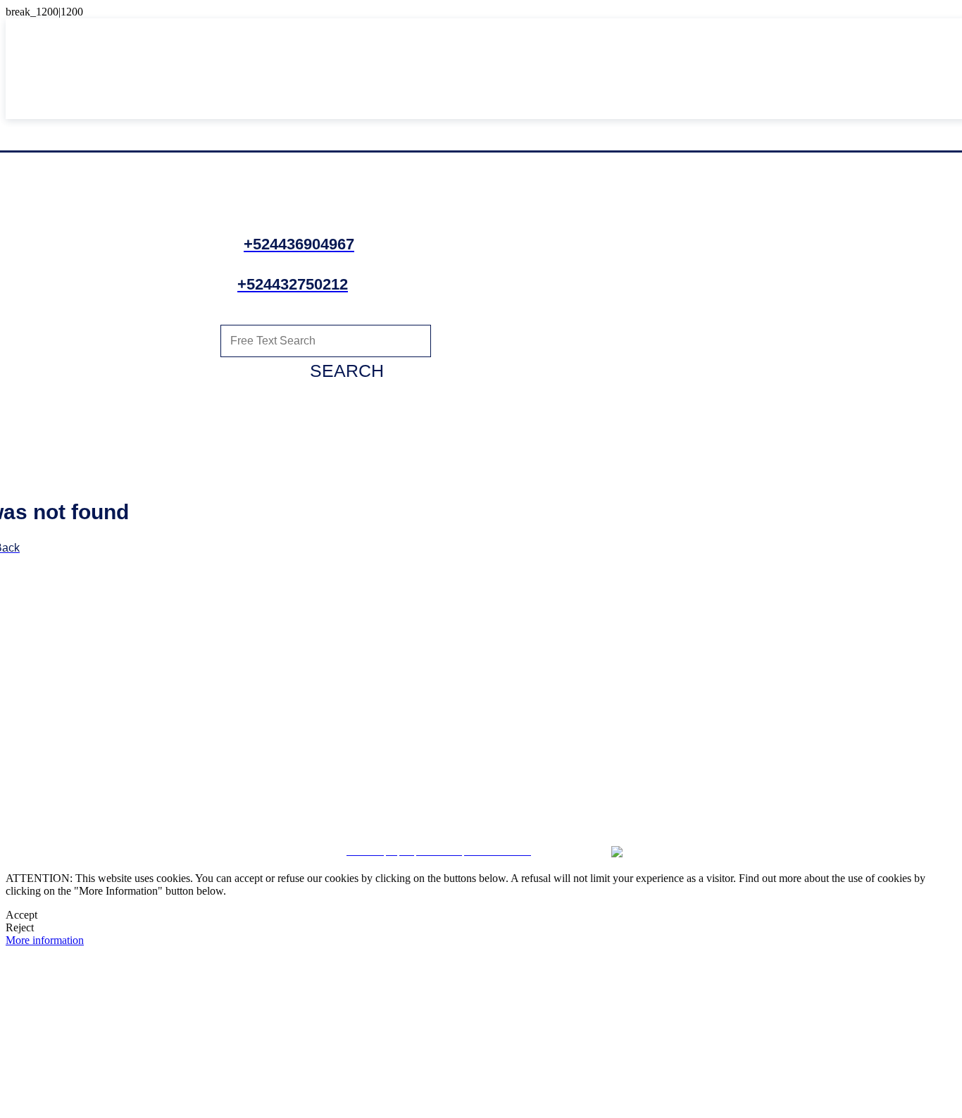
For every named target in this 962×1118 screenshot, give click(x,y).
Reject (20, 927)
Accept (21, 915)
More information (45, 940)
